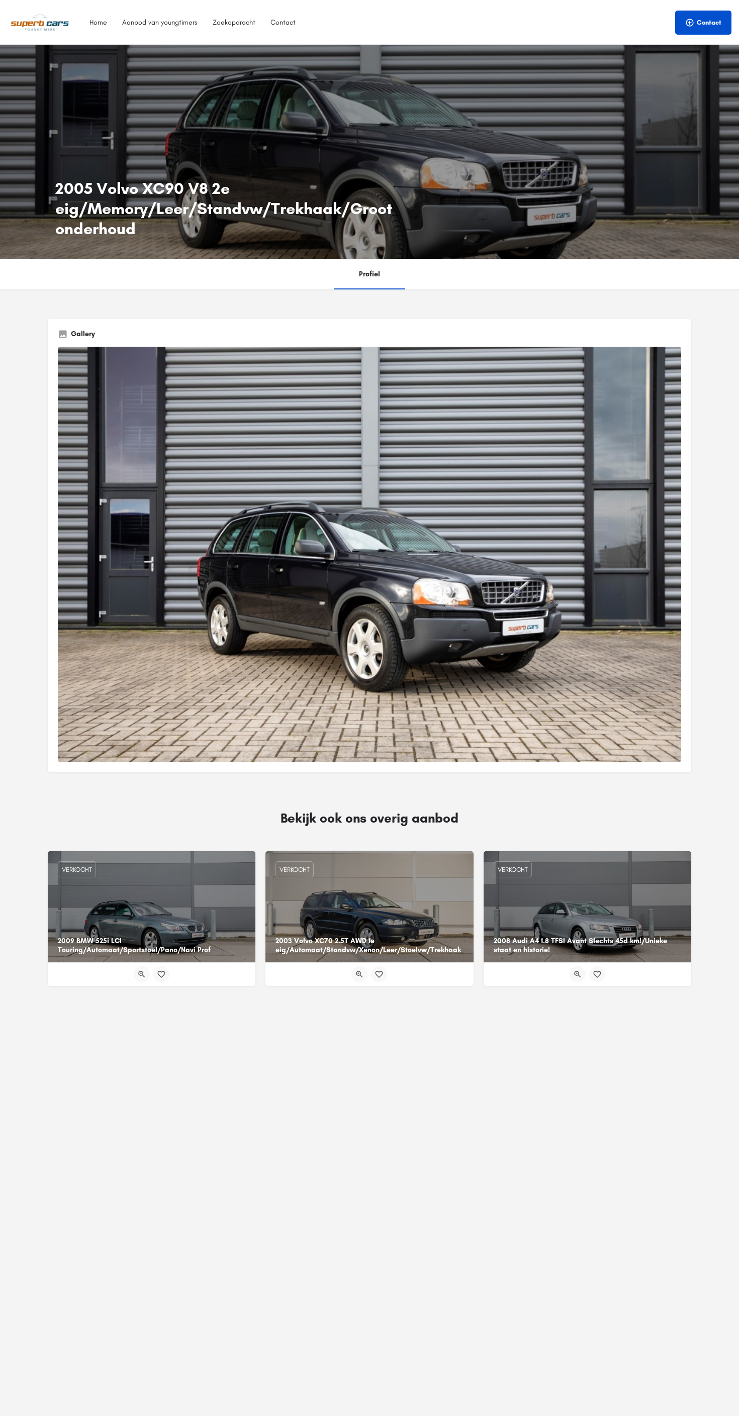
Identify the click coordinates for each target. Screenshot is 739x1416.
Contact (283, 22)
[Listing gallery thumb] (369, 554)
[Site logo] (41, 22)
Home (98, 22)
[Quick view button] (142, 974)
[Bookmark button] (161, 974)
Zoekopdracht (234, 22)
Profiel (369, 274)
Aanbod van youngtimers (160, 22)
